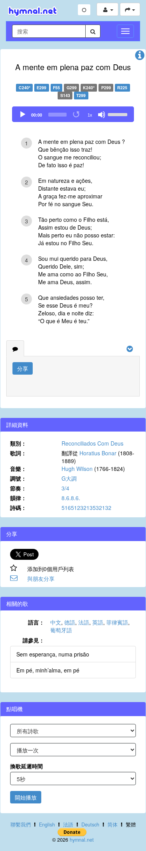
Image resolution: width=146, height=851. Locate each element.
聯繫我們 (21, 824)
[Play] (22, 115)
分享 (22, 368)
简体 (112, 824)
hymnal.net (82, 839)
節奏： (18, 488)
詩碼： (18, 507)
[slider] (119, 114)
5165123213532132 (86, 507)
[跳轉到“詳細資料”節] (139, 57)
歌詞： (18, 453)
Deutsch (90, 824)
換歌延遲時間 (26, 766)
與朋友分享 (41, 578)
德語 (69, 622)
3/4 (65, 488)
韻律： (18, 498)
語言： (36, 622)
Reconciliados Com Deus (92, 443)
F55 (56, 87)
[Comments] (15, 348)
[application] (73, 114)
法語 (83, 622)
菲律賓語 (117, 622)
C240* (24, 87)
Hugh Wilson (77, 468)
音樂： (18, 468)
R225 (122, 87)
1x (90, 115)
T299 (81, 95)
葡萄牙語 (61, 630)
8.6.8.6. (71, 498)
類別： (18, 443)
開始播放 (26, 797)
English (47, 824)
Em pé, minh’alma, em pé (47, 670)
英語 (97, 622)
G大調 (69, 478)
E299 (41, 87)
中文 (55, 622)
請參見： (33, 640)
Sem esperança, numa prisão (52, 654)
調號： (18, 478)
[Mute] (102, 115)
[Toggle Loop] (77, 115)
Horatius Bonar (97, 453)
